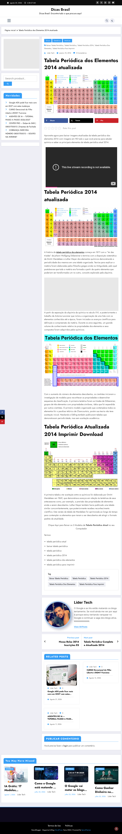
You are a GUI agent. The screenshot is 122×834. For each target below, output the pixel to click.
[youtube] (113, 2)
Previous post (73, 638)
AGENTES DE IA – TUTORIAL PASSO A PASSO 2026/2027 (60, 717)
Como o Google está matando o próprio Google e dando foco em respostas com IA (46, 785)
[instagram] (109, 2)
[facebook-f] (97, 2)
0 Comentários (81, 53)
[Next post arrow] (117, 642)
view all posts (80, 627)
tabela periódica (70, 45)
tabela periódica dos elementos (70, 252)
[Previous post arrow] (45, 642)
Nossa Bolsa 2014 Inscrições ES (69, 643)
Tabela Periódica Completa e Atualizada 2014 (98, 643)
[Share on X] (2, 417)
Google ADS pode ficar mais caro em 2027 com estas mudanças (60, 693)
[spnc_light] (112, 20)
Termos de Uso (54, 825)
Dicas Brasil (60, 9)
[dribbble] (105, 2)
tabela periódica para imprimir (64, 48)
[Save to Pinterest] (2, 421)
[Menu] (9, 21)
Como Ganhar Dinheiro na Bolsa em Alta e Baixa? (105, 790)
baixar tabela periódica (54, 45)
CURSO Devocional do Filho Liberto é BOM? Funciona (99, 671)
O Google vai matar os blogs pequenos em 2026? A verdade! (74, 788)
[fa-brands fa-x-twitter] (101, 2)
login (65, 745)
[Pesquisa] (106, 20)
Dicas (48, 40)
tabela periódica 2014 (86, 45)
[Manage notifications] (116, 829)
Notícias (67, 40)
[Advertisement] (21, 54)
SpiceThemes (86, 830)
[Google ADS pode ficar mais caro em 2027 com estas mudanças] (62, 675)
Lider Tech (50, 53)
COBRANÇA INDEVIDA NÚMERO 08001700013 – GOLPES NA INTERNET (20, 133)
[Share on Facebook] (2, 412)
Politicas (69, 825)
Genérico (57, 40)
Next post (88, 638)
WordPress (59, 830)
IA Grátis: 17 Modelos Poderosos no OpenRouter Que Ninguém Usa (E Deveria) (14, 788)
